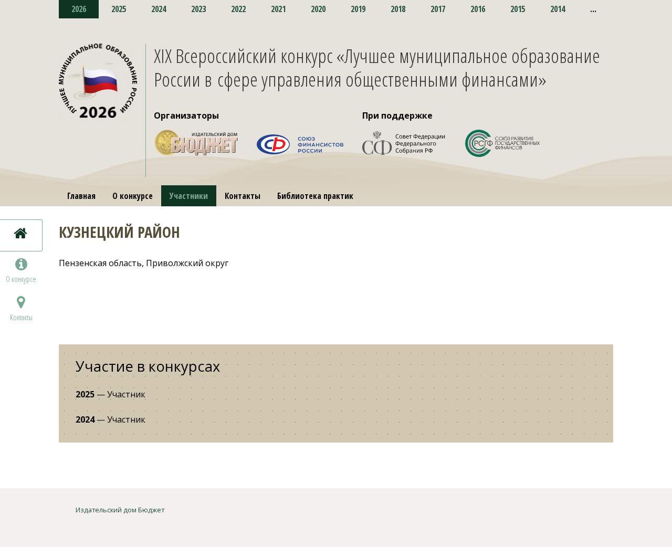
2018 (398, 9)
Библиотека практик (315, 196)
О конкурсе (132, 196)
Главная (81, 196)
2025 (118, 9)
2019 (358, 9)
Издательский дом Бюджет (120, 509)
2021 (278, 9)
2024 (158, 9)
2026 (78, 9)
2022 (238, 9)
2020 (318, 9)
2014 (557, 9)
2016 (477, 9)
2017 (437, 9)
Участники (189, 196)
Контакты (242, 196)
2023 (198, 9)
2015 (517, 9)
